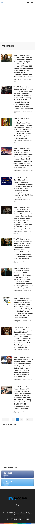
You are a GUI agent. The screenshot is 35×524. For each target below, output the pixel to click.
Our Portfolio (24, 519)
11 (27, 419)
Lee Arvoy (18, 79)
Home (7, 519)
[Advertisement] (17, 23)
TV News (14, 519)
